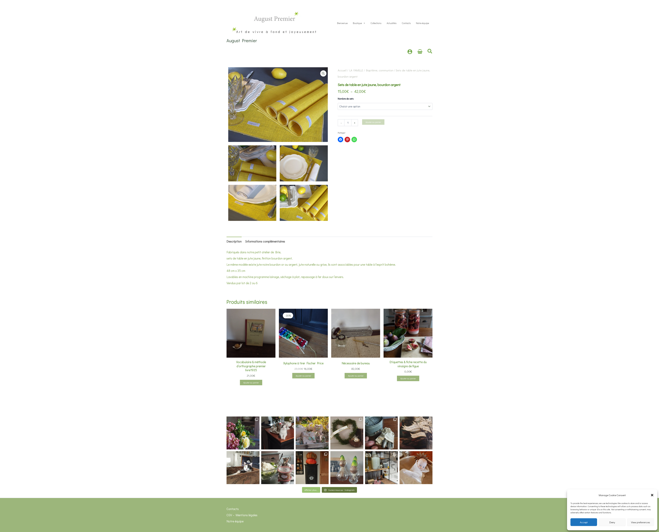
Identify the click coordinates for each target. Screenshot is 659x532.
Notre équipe (422, 23)
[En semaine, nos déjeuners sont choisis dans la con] (277, 467)
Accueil (342, 70)
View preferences (640, 522)
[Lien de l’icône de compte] (409, 51)
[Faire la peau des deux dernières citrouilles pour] (312, 467)
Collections (376, 23)
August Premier (242, 40)
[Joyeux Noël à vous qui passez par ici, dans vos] (416, 467)
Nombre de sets (346, 98)
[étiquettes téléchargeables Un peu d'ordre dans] (381, 467)
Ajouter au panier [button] (251, 382)
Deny (612, 522)
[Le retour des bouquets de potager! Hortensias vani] (243, 433)
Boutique (357, 23)
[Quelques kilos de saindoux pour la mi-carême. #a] (243, 467)
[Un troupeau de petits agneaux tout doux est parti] (416, 433)
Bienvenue (342, 23)
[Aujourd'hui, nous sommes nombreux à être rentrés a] (381, 433)
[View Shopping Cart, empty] (420, 51)
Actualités (392, 23)
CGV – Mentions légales (242, 515)
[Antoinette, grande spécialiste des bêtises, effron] (277, 433)
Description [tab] (234, 241)
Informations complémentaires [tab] (265, 241)
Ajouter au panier (373, 122)
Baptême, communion (379, 70)
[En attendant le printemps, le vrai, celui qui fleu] (346, 467)
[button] (652, 495)
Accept (584, 522)
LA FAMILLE (356, 70)
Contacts (406, 23)
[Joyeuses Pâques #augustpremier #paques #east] (346, 433)
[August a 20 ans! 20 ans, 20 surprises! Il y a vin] (312, 433)
